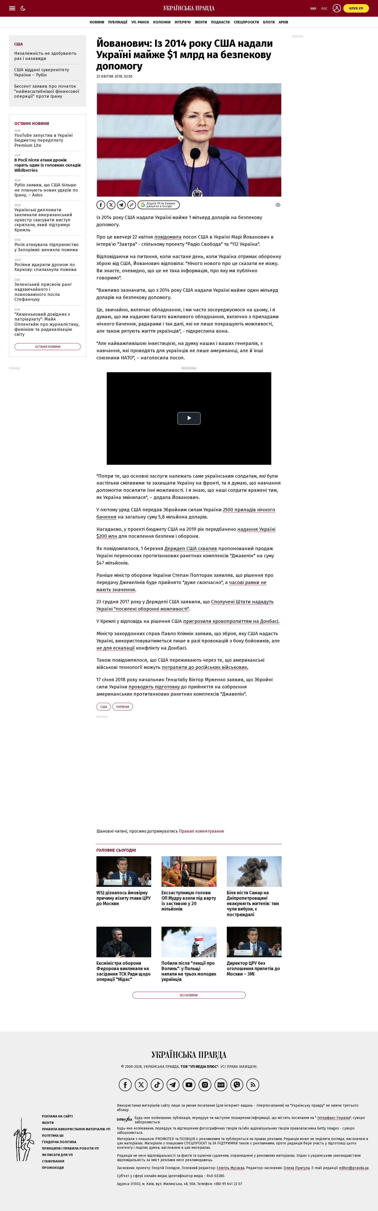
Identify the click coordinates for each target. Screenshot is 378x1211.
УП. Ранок (140, 22)
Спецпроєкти (246, 22)
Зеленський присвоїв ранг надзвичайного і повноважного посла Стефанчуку (43, 292)
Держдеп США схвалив (191, 548)
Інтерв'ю (183, 22)
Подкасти (220, 22)
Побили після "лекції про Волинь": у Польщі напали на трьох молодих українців (188, 971)
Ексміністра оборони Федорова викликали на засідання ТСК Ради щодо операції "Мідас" (123, 971)
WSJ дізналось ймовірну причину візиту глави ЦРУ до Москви (123, 898)
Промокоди (53, 1168)
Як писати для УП (57, 1155)
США (103, 707)
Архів (283, 22)
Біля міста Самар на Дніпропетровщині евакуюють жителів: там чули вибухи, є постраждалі (253, 903)
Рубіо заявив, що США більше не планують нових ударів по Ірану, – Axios (46, 190)
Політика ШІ (53, 1135)
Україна (122, 707)
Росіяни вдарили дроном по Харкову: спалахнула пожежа (45, 267)
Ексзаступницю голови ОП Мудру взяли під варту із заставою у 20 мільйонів (188, 901)
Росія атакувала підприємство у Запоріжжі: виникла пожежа (46, 247)
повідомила (168, 237)
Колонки (161, 22)
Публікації (117, 22)
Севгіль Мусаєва (230, 1168)
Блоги (269, 22)
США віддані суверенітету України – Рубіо (41, 72)
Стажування (53, 1161)
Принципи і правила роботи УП (70, 1148)
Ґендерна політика (59, 1142)
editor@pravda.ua (353, 1168)
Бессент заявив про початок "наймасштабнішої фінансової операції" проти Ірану (46, 91)
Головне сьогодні (116, 850)
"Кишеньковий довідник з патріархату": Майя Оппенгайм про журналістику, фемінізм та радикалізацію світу (46, 324)
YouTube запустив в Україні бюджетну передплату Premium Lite (43, 140)
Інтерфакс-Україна (333, 1118)
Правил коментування (201, 831)
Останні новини (31, 123)
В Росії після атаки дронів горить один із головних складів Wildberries (47, 165)
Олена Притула (297, 1168)
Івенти (201, 22)
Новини (97, 22)
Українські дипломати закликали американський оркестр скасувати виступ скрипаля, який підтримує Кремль (43, 220)
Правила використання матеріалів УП (76, 1129)
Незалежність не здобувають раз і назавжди (45, 56)
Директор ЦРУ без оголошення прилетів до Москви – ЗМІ (253, 969)
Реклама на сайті (57, 1116)
